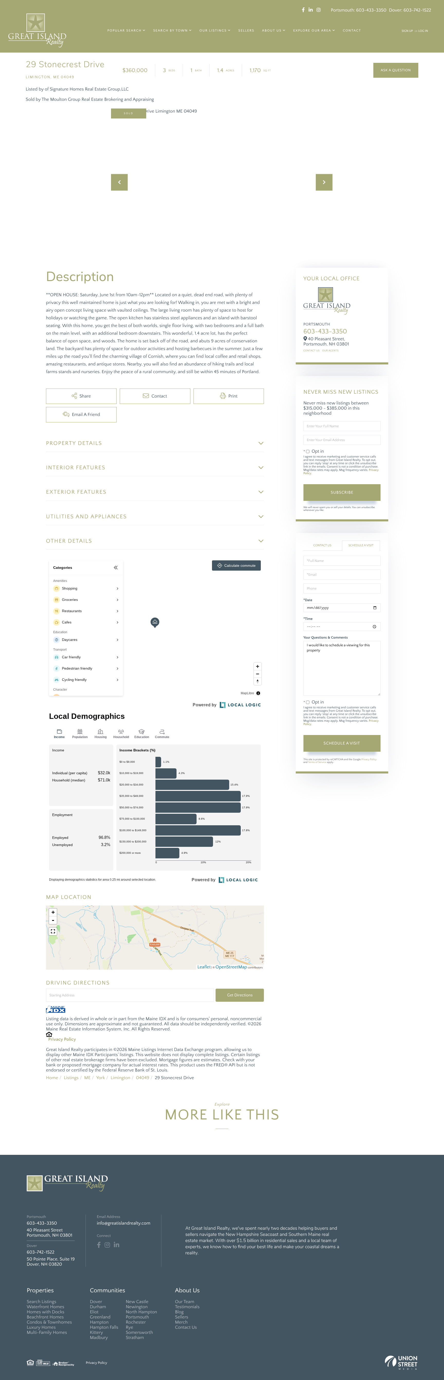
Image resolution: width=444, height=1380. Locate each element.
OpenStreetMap (231, 967)
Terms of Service (317, 762)
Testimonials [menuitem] (187, 1306)
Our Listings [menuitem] (213, 31)
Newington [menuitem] (136, 1306)
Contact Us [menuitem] (186, 1327)
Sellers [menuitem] (246, 31)
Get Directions (240, 995)
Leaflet (203, 967)
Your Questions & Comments (325, 638)
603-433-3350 (371, 10)
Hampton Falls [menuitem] (104, 1327)
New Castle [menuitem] (137, 1301)
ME (87, 1077)
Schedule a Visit (361, 545)
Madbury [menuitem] (99, 1337)
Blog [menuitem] (179, 1312)
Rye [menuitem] (129, 1327)
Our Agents (330, 350)
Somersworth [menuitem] (139, 1332)
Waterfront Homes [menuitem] (45, 1306)
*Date (307, 600)
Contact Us (311, 350)
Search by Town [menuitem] (170, 31)
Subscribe (342, 492)
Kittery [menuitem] (96, 1332)
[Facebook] (99, 1245)
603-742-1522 (417, 10)
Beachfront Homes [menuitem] (45, 1317)
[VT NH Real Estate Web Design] (401, 1363)
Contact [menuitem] (352, 31)
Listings (71, 1077)
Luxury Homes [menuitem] (41, 1327)
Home (52, 1077)
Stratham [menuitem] (135, 1337)
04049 (142, 1077)
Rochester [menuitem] (136, 1322)
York (100, 1077)
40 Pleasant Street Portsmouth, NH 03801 (49, 1233)
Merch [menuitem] (181, 1322)
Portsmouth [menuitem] (137, 1317)
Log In (423, 31)
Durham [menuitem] (98, 1306)
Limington (120, 1077)
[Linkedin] (116, 1245)
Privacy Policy (62, 1039)
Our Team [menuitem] (184, 1301)
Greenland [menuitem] (100, 1317)
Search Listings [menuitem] (41, 1301)
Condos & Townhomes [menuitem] (49, 1322)
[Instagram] (107, 1245)
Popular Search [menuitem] (124, 31)
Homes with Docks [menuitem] (45, 1312)
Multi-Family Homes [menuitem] (47, 1332)
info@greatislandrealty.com (123, 1223)
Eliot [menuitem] (94, 1312)
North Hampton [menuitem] (141, 1312)
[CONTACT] (395, 70)
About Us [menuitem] (272, 31)
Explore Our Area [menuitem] (312, 31)
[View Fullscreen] (53, 931)
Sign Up (407, 31)
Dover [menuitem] (96, 1301)
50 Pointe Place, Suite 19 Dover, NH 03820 (51, 1262)
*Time (308, 619)
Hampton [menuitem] (99, 1322)
